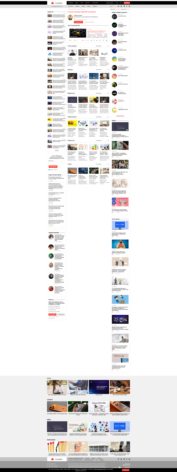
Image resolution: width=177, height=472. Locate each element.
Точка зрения (95, 2)
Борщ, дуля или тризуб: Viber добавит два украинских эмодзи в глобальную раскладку (59, 26)
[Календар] (120, 3)
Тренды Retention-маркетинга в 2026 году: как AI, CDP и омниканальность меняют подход (120, 328)
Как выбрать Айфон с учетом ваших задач (57, 413)
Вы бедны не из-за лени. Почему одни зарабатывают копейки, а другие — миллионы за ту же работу (119, 347)
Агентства (70, 6)
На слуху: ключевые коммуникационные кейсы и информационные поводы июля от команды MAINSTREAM (120, 136)
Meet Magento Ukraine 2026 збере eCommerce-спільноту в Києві (123, 35)
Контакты (99, 458)
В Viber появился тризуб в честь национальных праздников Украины (59, 32)
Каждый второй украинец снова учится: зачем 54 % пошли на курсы (59, 92)
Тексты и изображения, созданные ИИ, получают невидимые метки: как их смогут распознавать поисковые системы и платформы (59, 97)
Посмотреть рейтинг (89, 22)
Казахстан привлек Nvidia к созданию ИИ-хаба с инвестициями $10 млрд (54, 199)
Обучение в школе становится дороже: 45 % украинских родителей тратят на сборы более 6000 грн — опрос (59, 65)
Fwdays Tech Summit (123, 84)
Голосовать (52, 314)
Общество (87, 2)
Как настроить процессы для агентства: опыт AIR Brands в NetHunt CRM (119, 234)
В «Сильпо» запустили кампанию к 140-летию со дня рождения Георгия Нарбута (59, 146)
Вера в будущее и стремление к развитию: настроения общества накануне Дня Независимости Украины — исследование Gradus (59, 59)
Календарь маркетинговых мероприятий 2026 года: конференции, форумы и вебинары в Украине (58, 54)
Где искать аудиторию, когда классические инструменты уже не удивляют (99, 434)
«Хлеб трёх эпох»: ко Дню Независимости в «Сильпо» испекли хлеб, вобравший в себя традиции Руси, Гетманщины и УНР (59, 37)
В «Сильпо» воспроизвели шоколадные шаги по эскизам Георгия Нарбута (59, 108)
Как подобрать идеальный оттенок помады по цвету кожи (56, 178)
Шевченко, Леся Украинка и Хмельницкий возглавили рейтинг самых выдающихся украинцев (58, 21)
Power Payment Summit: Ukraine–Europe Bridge (122, 59)
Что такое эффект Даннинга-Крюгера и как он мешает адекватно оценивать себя (78, 454)
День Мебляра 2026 (123, 75)
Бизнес (76, 2)
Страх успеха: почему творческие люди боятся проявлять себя (119, 454)
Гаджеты (50, 399)
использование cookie (100, 469)
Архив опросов (51, 318)
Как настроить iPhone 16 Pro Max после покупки (78, 414)
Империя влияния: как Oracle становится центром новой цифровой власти (119, 367)
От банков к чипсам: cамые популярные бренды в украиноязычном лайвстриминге (59, 103)
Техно (81, 2)
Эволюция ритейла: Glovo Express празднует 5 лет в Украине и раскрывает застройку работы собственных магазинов (59, 130)
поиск (117, 3)
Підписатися (53, 166)
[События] (122, 3)
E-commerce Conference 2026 (122, 93)
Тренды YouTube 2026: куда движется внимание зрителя (118, 252)
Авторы (83, 6)
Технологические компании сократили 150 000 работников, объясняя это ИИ (55, 215)
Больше (57, 150)
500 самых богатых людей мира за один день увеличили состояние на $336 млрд (56, 207)
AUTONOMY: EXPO (122, 50)
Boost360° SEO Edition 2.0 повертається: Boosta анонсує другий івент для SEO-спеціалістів (123, 69)
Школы (88, 6)
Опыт (84, 40)
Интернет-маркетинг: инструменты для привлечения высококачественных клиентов (96, 32)
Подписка (127, 2)
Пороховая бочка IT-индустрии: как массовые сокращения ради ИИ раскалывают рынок (56, 222)
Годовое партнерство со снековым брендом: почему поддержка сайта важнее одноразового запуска (78, 434)
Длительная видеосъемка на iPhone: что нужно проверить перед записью (120, 414)
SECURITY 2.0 (121, 101)
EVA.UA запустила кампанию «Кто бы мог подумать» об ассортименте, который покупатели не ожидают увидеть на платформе (120, 174)
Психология (51, 440)
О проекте (87, 458)
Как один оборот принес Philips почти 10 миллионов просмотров (120, 210)
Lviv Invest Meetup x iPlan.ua (122, 42)
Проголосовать (78, 22)
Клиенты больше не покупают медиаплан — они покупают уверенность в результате (119, 270)
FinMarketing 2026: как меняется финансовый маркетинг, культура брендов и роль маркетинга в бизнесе (59, 48)
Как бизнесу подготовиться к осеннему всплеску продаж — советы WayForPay (59, 75)
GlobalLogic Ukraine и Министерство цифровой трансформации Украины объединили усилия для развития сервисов (58, 125)
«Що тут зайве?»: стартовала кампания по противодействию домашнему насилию (59, 70)
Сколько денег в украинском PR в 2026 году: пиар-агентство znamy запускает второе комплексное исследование (59, 81)
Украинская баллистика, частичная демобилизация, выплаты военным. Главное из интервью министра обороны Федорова (55, 186)
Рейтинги (95, 6)
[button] (108, 46)
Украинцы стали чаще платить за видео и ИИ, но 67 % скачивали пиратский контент (59, 136)
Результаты (61, 314)
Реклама (93, 458)
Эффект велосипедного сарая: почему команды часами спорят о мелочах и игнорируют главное (99, 454)
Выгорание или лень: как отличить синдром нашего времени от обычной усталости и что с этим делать (57, 454)
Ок (125, 470)
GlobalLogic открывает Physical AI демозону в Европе (59, 141)
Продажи (87, 40)
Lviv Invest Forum (122, 16)
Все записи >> (99, 69)
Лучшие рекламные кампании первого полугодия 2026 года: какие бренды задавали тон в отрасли (119, 192)
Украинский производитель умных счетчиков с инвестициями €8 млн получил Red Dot (59, 114)
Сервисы (77, 6)
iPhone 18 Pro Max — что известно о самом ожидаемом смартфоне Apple (99, 414)
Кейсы (49, 419)
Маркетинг (70, 2)
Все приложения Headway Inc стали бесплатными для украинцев (58, 43)
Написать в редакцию (53, 466)
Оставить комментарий (53, 316)
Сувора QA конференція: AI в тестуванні (122, 25)
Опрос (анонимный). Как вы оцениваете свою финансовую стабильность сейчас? (56, 303)
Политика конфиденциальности (75, 458)
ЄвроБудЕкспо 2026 (123, 109)
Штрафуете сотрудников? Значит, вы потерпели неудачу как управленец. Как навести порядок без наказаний (120, 309)
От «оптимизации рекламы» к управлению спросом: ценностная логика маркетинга (120, 289)
